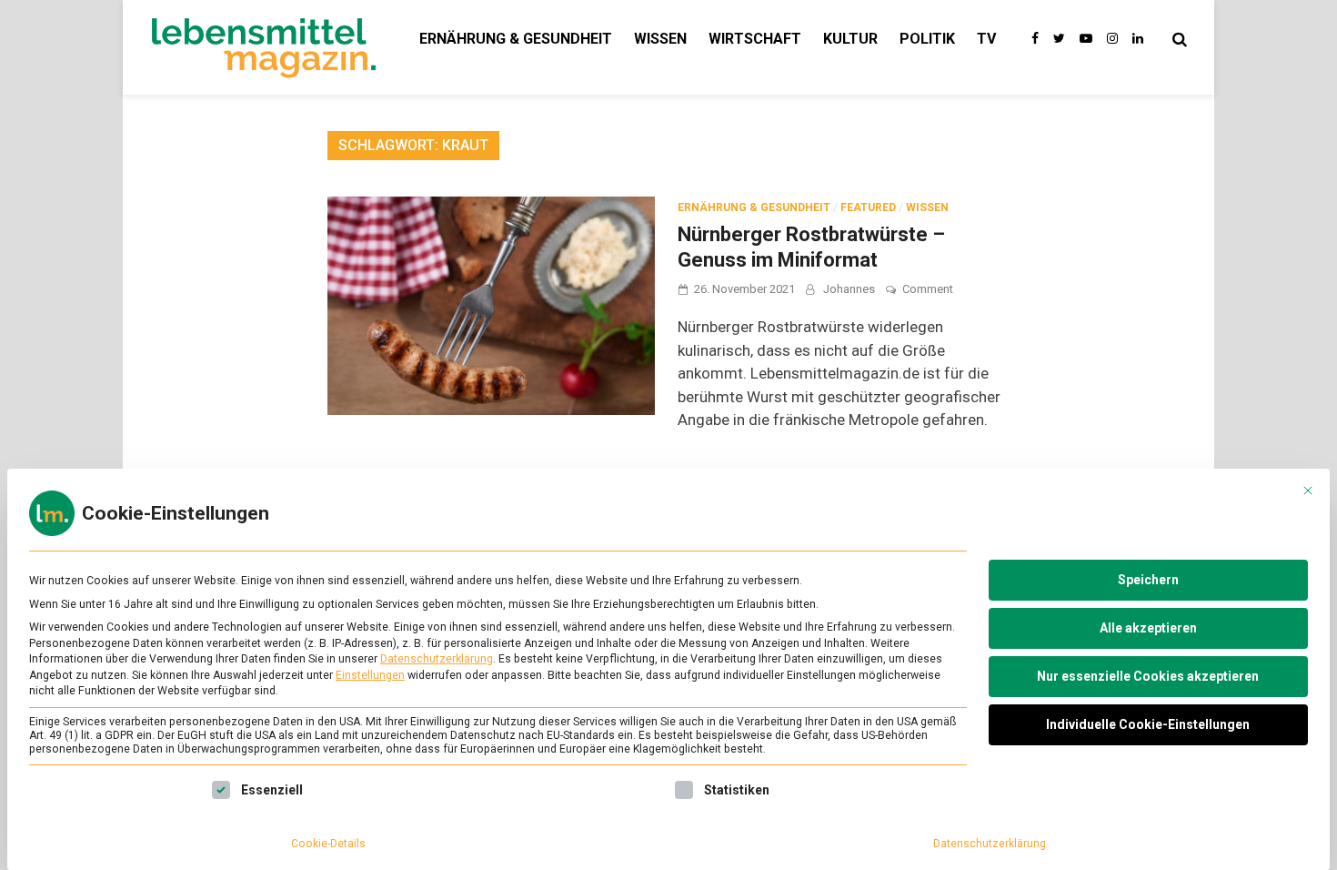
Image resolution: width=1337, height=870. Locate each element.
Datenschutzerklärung (436, 658)
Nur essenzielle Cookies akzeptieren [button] (1148, 676)
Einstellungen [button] (370, 675)
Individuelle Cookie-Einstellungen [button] (1148, 724)
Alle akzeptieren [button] (1148, 628)
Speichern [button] (1148, 579)
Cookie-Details (328, 843)
